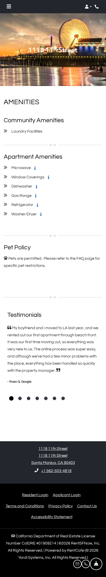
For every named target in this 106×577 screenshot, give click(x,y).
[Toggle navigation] (9, 6)
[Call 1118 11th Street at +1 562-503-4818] (97, 6)
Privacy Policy (60, 506)
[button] (88, 6)
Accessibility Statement (51, 517)
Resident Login (35, 495)
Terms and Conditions (25, 506)
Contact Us (87, 506)
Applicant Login (67, 495)
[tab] (11, 398)
